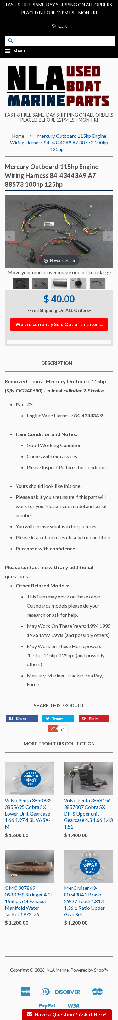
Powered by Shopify (89, 970)
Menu (18, 51)
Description (56, 363)
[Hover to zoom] (59, 231)
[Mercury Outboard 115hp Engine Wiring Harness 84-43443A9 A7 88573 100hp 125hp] (21, 283)
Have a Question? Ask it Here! (69, 1014)
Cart (62, 26)
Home (18, 136)
